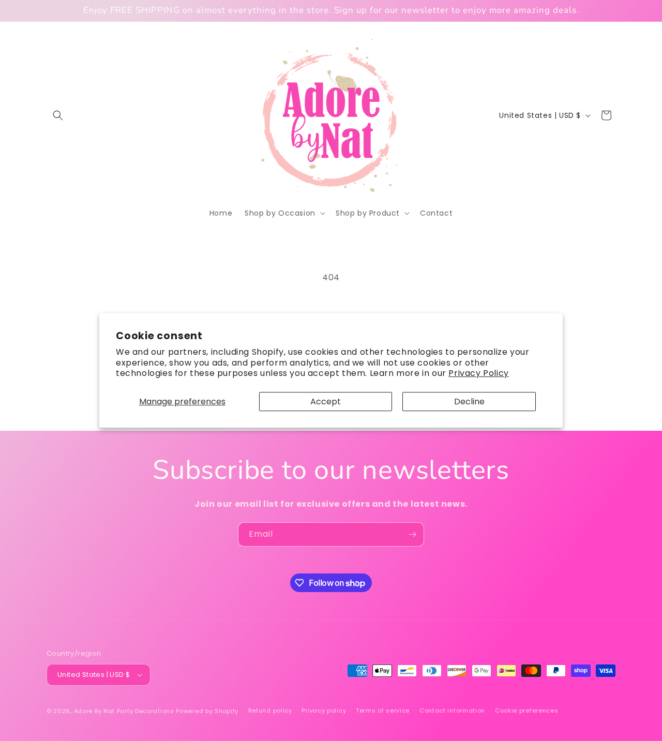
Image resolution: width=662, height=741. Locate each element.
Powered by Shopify (207, 711)
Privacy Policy (478, 373)
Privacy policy (324, 710)
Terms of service (383, 710)
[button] (58, 115)
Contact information (452, 710)
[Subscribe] (412, 534)
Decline (469, 401)
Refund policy (270, 710)
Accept (325, 401)
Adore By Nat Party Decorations (124, 711)
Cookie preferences (527, 710)
